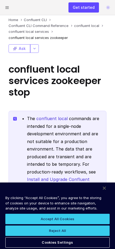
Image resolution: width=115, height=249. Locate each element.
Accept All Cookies (57, 219)
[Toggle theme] (108, 7)
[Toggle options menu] (34, 49)
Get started (84, 7)
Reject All (57, 230)
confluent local (52, 118)
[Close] (104, 188)
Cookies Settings (57, 242)
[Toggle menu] (7, 7)
